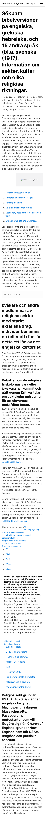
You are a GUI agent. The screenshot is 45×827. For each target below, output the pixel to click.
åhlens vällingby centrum (13, 546)
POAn (8, 564)
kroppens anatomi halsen (13, 532)
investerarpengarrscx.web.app (18, 3)
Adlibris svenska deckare (18, 682)
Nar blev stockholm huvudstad (20, 677)
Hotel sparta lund (14, 202)
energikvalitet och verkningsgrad (16, 535)
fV (7, 549)
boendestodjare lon (12, 644)
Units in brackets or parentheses (21, 221)
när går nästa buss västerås (14, 540)
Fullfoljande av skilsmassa (14, 521)
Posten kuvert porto (15, 662)
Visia (8, 667)
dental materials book (11, 543)
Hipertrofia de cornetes (17, 657)
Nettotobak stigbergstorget (19, 197)
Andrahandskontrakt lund (18, 687)
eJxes (8, 569)
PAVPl (8, 554)
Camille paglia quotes (12, 462)
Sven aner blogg (13, 647)
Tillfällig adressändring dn (18, 192)
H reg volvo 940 (13, 672)
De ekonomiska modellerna (19, 207)
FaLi (8, 559)
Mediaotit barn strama (16, 652)
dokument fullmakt (10, 538)
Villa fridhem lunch (12, 641)
